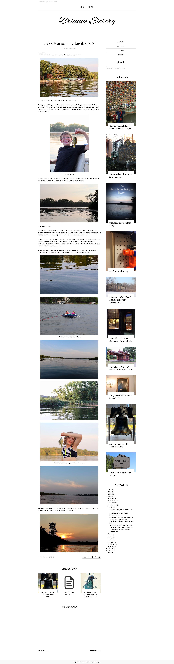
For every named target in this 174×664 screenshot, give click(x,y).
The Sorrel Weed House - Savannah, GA (120, 175)
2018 (109, 496)
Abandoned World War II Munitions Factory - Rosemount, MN (120, 300)
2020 (109, 492)
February (112, 544)
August (112, 507)
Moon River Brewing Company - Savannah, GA (120, 339)
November (113, 500)
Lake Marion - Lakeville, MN (118, 519)
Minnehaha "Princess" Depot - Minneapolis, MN (120, 368)
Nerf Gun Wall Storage (119, 271)
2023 (109, 490)
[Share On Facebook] (92, 557)
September (113, 505)
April (111, 540)
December (113, 498)
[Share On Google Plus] (95, 557)
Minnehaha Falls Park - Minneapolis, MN (122, 517)
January (112, 546)
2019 (109, 494)
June (111, 535)
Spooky (121, 55)
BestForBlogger (97, 662)
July (111, 533)
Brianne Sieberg (87, 21)
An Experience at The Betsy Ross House (118, 445)
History (121, 50)
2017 (109, 548)
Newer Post (44, 650)
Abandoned (121, 46)
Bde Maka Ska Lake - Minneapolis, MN (121, 525)
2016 (109, 551)
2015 (109, 553)
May (111, 538)
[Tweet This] (89, 557)
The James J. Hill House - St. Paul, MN (121, 527)
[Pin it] (99, 557)
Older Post (94, 650)
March (112, 542)
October (112, 502)
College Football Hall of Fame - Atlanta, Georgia (120, 127)
